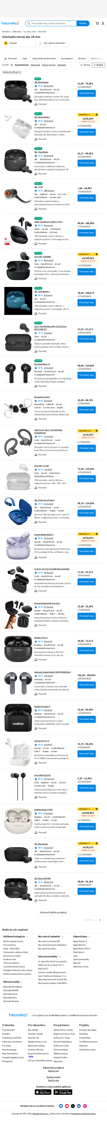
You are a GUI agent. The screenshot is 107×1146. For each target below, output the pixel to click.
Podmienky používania (11, 1037)
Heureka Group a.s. (40, 1113)
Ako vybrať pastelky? (47, 948)
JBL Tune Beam (41, 152)
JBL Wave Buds (41, 844)
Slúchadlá (42, 31)
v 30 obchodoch (84, 191)
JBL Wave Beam (41, 82)
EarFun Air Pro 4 (41, 741)
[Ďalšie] (104, 920)
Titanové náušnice (11, 963)
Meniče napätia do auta (13, 941)
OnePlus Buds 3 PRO (43, 809)
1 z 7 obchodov (84, 820)
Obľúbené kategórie (14, 936)
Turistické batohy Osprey (14, 966)
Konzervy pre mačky (12, 956)
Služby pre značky (61, 1045)
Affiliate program (61, 1053)
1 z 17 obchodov (84, 854)
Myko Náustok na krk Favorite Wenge (53, 979)
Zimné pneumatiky (81, 959)
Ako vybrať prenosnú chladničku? (52, 945)
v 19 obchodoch (84, 332)
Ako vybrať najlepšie (49, 936)
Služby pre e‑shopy (62, 1037)
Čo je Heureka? (8, 1030)
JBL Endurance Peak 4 (44, 500)
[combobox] (51, 23)
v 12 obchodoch (84, 368)
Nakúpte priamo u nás (37, 1041)
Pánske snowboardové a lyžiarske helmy (18, 974)
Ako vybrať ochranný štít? (49, 941)
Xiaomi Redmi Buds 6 (43, 534)
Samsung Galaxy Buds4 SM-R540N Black (52, 672)
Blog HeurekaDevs (10, 1053)
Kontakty (6, 1034)
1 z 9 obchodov (84, 441)
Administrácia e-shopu (63, 1030)
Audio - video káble (11, 948)
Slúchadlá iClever (10, 994)
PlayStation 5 (79, 952)
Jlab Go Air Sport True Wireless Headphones (48, 431)
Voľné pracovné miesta (12, 1041)
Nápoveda (58, 1061)
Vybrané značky (11, 982)
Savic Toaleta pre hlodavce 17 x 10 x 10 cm (53, 976)
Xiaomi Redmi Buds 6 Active (47, 603)
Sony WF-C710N (41, 465)
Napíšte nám (53, 1071)
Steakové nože (9, 959)
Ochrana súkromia (35, 1049)
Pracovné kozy (9, 945)
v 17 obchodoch (84, 296)
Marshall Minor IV (42, 364)
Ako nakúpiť (33, 1030)
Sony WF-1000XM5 (42, 256)
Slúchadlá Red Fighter (12, 987)
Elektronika (16, 31)
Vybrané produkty (47, 956)
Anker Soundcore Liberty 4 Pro (48, 221)
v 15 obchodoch (84, 472)
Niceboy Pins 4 (41, 637)
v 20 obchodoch (84, 678)
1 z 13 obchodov (84, 265)
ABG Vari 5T (43, 968)
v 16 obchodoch (84, 644)
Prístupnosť (7, 1061)
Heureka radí (33, 1037)
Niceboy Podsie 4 (42, 706)
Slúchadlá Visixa (10, 997)
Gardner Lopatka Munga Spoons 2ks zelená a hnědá (53, 972)
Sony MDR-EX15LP (42, 775)
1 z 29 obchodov (84, 545)
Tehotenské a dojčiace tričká (15, 952)
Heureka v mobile (35, 1034)
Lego (75, 956)
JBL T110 (38, 187)
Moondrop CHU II (42, 397)
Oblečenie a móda (80, 966)
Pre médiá (6, 1045)
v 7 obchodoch (84, 226)
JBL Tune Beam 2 (42, 291)
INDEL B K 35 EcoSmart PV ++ (51, 965)
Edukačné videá (60, 1057)
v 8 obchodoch (84, 575)
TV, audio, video (29, 31)
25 (100, 920)
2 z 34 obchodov (84, 125)
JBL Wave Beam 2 (42, 117)
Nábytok (77, 963)
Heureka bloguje (9, 1049)
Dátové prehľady (61, 1049)
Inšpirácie (83, 1045)
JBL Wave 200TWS (42, 878)
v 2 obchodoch (84, 403)
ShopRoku (83, 1034)
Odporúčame (80, 936)
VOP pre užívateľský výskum (40, 1060)
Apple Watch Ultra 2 (81, 948)
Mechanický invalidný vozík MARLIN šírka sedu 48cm (53, 983)
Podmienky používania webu (83, 1113)
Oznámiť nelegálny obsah (13, 1057)
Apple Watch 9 (79, 945)
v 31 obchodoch (84, 86)
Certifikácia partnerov (88, 1041)
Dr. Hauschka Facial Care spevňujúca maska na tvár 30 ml (53, 961)
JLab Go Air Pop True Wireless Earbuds (52, 569)
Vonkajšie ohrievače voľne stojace (17, 970)
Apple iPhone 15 (80, 941)
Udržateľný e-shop (87, 1049)
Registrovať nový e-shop (64, 1034)
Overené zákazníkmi (87, 1030)
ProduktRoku (85, 1037)
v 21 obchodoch (84, 156)
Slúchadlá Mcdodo (11, 1001)
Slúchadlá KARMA (10, 990)
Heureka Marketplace (63, 1041)
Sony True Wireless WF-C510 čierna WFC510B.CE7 (50, 328)
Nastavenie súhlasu (36, 1045)
